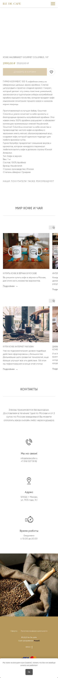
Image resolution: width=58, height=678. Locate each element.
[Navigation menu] (53, 3)
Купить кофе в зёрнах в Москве (20, 273)
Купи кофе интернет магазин (18, 346)
